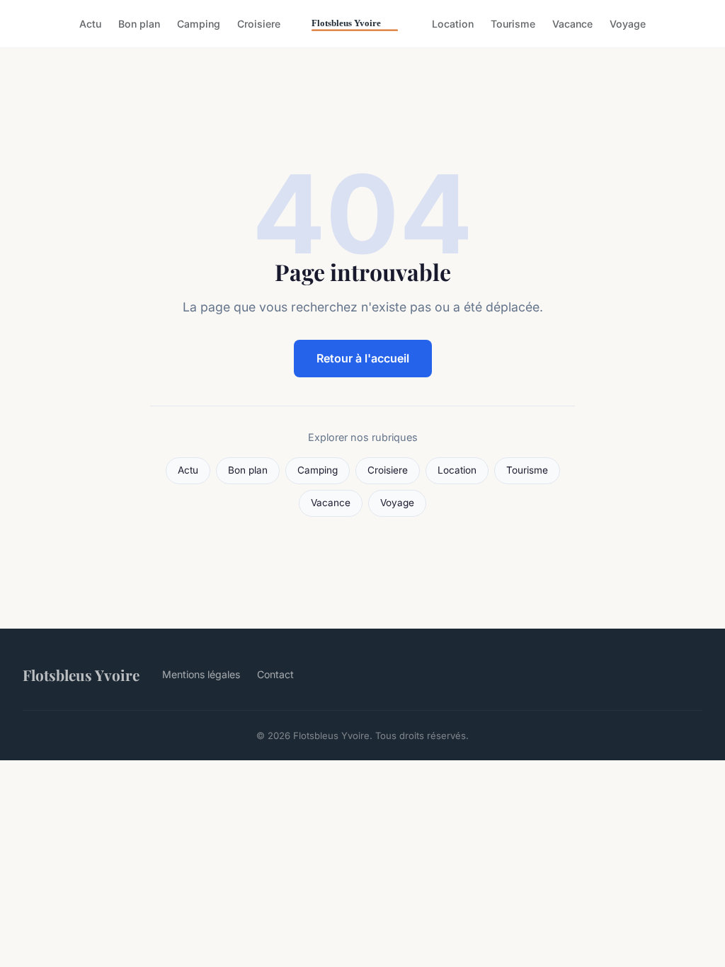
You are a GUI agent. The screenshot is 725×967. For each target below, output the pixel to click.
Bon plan (139, 24)
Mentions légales (201, 674)
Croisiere (258, 24)
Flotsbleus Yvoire (81, 675)
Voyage (628, 24)
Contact (275, 674)
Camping (198, 24)
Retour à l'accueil (362, 358)
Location (453, 24)
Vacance (572, 24)
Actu (90, 24)
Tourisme (513, 24)
